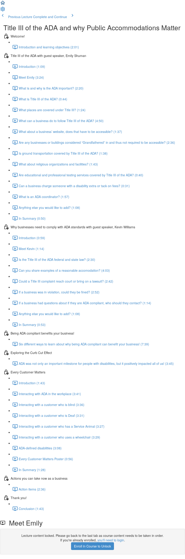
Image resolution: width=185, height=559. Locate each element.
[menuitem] (2, 10)
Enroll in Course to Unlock (92, 546)
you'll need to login (110, 540)
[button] (2, 4)
